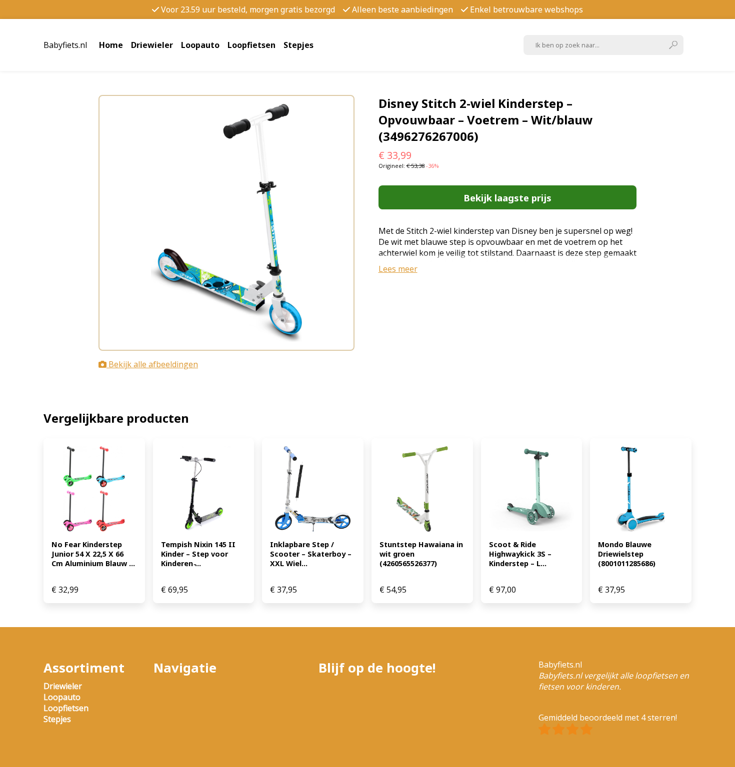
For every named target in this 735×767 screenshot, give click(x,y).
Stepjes (299, 44)
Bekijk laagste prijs (508, 197)
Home (111, 44)
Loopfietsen (252, 44)
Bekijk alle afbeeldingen (152, 364)
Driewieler (152, 44)
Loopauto (200, 44)
